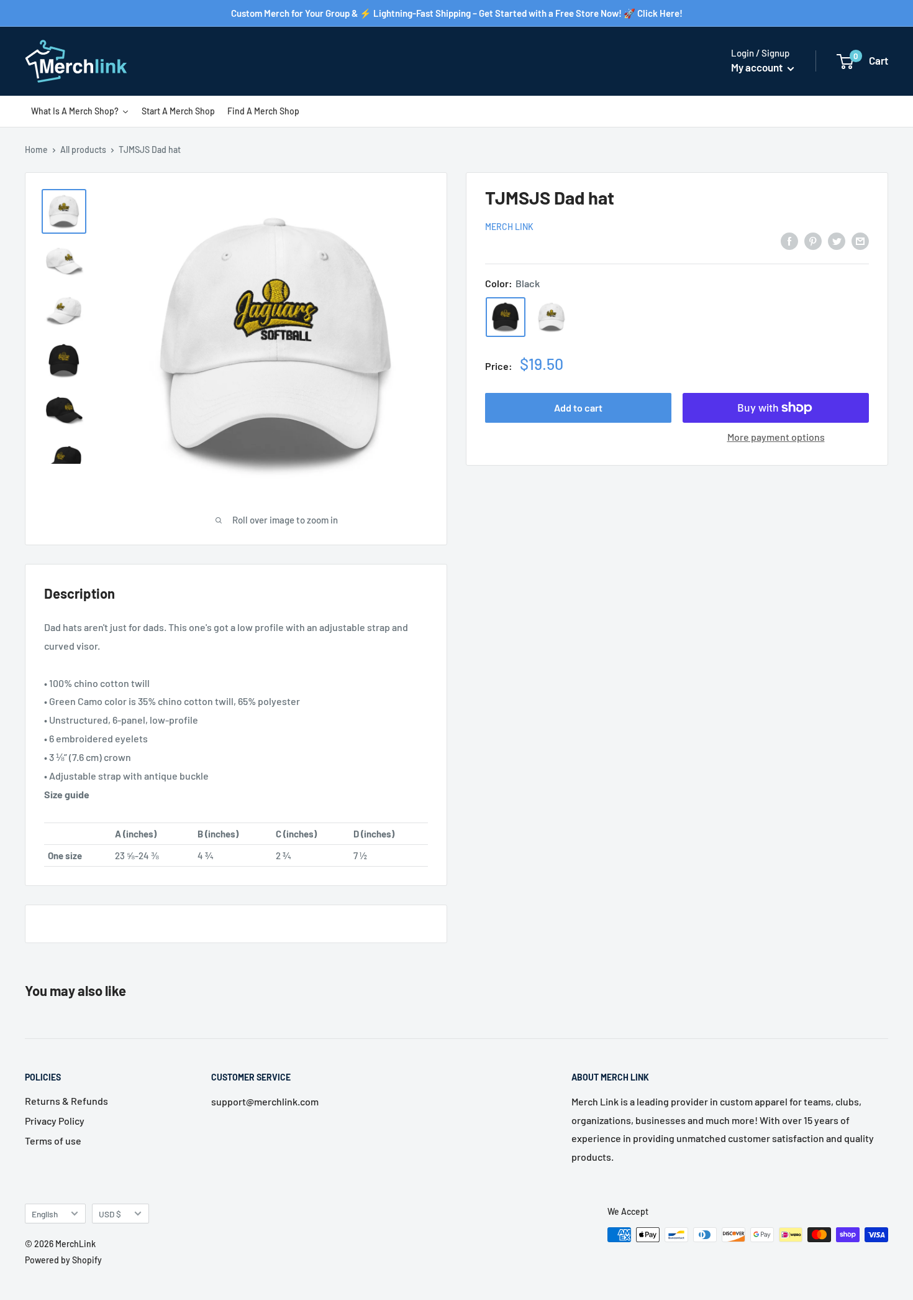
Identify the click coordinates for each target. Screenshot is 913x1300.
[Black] (505, 317)
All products (83, 149)
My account (757, 67)
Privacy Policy (54, 1121)
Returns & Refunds (66, 1101)
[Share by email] (860, 240)
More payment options (776, 437)
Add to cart (578, 407)
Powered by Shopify (63, 1260)
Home (36, 149)
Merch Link (509, 226)
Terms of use (53, 1140)
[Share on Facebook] (789, 240)
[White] (551, 317)
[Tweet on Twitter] (836, 240)
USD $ (110, 1214)
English (45, 1214)
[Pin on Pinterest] (813, 240)
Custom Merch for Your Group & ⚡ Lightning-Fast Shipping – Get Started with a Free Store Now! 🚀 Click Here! (457, 13)
